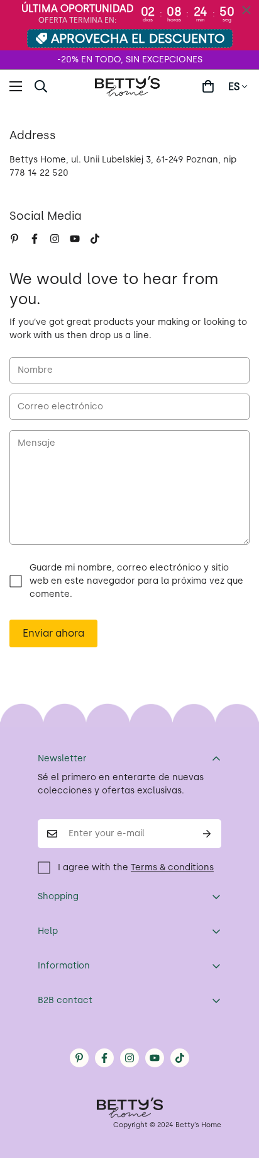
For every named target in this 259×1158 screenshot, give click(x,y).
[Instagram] (55, 239)
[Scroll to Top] (236, 1091)
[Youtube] (75, 239)
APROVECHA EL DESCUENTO (137, 38)
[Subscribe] (207, 833)
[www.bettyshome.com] (129, 86)
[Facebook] (35, 239)
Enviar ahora (53, 633)
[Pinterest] (14, 239)
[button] (208, 86)
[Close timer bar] (246, 10)
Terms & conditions (172, 867)
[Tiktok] (95, 239)
